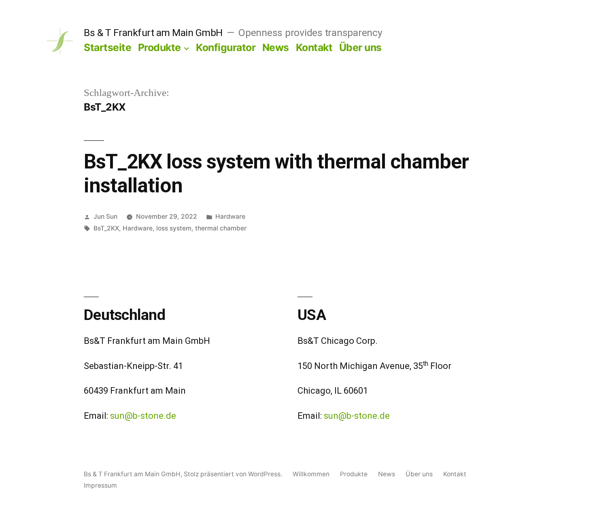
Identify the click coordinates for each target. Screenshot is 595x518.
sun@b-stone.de (143, 416)
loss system (173, 228)
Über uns (360, 47)
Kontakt (314, 47)
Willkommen (311, 474)
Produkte (159, 47)
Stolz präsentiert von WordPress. (234, 474)
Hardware (230, 216)
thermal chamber (220, 228)
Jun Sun (105, 216)
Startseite (107, 47)
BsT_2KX (106, 228)
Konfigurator (225, 47)
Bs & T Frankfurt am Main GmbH (153, 32)
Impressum (100, 485)
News (275, 47)
